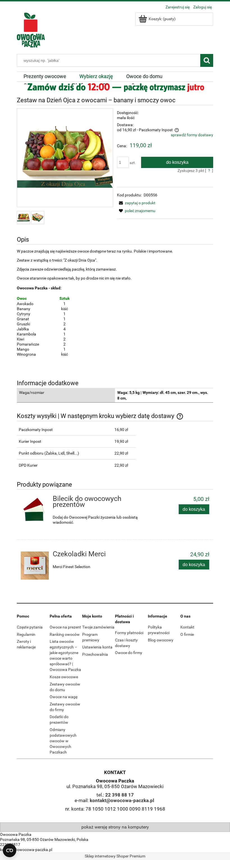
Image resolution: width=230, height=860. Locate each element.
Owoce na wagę (63, 697)
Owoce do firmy (128, 652)
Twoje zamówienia (98, 627)
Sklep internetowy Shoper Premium (115, 856)
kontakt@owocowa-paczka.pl (122, 800)
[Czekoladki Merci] (35, 566)
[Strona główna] (31, 29)
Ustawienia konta (97, 647)
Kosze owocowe (64, 677)
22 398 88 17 (119, 795)
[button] (136, 203)
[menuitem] (45, 76)
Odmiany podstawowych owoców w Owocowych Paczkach (63, 740)
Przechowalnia (95, 654)
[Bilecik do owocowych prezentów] (35, 510)
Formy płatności (129, 632)
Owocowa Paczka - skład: (39, 288)
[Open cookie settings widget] (9, 850)
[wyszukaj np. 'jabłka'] (206, 60)
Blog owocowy (160, 640)
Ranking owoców (65, 634)
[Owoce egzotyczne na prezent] (115, 87)
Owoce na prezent (65, 627)
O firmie (187, 634)
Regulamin (26, 634)
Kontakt (187, 627)
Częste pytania (30, 627)
